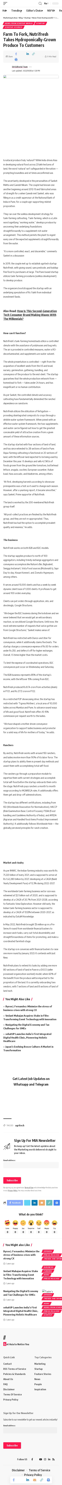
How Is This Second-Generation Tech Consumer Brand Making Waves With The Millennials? (30, 315)
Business (48, 1267)
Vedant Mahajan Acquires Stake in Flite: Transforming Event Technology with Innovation (20, 1275)
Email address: (9, 1160)
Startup (40, 23)
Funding (48, 1271)
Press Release (52, 1255)
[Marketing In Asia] (9, 1459)
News (46, 1275)
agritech (19, 1125)
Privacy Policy (13, 1190)
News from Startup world (19, 23)
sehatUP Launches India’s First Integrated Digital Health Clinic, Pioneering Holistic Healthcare (27, 1037)
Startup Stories (13, 27)
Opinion (48, 1251)
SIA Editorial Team (20, 67)
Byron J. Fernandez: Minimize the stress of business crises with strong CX (21, 1255)
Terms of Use (29, 1187)
